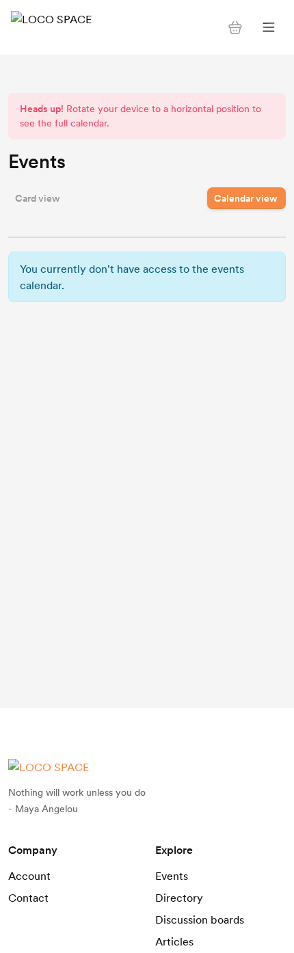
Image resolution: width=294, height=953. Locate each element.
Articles (174, 941)
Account (29, 876)
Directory (179, 897)
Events (171, 876)
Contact (28, 897)
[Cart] (235, 27)
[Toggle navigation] (268, 27)
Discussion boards (199, 919)
